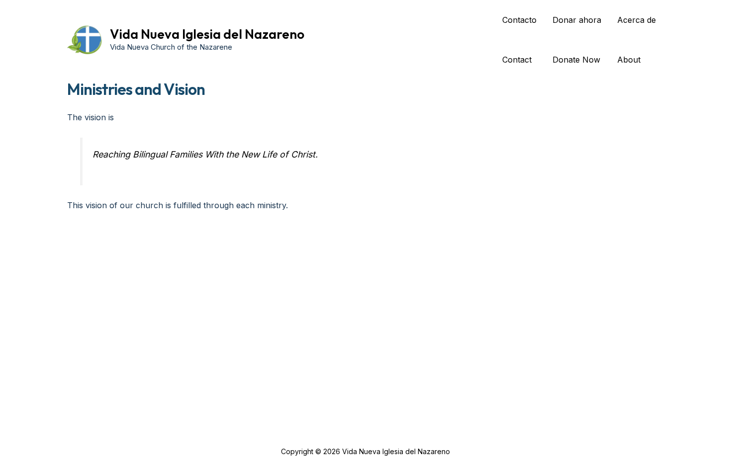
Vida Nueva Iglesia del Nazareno (207, 34)
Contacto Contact (519, 40)
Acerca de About (636, 40)
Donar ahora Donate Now (576, 40)
